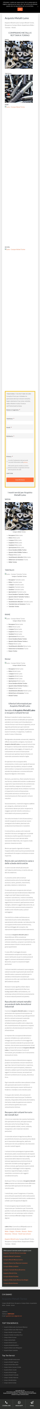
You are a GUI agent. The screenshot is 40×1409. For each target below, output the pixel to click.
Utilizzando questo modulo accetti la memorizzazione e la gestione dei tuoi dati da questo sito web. (18, 467)
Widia (6, 1231)
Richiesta (10, 436)
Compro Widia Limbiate (10, 1266)
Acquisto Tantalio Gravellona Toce (13, 1335)
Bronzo (24, 1231)
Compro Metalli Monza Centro (13, 1260)
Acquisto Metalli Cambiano (12, 1256)
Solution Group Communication (20, 1394)
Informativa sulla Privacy (13, 1392)
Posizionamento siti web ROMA (27, 1393)
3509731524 (11, 1314)
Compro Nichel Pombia (10, 1276)
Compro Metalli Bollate (10, 1380)
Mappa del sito (25, 1392)
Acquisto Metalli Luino (12, 1239)
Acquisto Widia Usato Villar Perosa (13, 1329)
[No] (38, 6)
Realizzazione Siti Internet (10, 1393)
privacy (26, 462)
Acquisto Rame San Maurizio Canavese (15, 1263)
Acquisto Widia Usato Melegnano (13, 1348)
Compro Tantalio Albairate (11, 1377)
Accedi (32, 1392)
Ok (20, 9)
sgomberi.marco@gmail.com (14, 1316)
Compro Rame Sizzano (10, 1337)
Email (9, 427)
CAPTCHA (9, 473)
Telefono (10, 419)
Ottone (14, 1234)
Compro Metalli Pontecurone (12, 1359)
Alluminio (8, 1234)
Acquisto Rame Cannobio (11, 1350)
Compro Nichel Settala (10, 1383)
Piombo (18, 1231)
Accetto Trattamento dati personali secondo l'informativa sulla (18, 461)
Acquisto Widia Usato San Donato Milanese (15, 1327)
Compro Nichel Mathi (9, 1340)
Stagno (12, 1231)
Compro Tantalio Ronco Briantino (14, 1270)
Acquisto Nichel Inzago (10, 1372)
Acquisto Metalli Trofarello (11, 1375)
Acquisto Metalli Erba (10, 1273)
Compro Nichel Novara (10, 1283)
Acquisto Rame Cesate (10, 1370)
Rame (30, 1231)
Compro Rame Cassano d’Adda (12, 1367)
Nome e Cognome (13, 410)
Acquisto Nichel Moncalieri (11, 1364)
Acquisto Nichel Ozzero (10, 1342)
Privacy (9, 456)
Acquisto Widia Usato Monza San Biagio (15, 1280)
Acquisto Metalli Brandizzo (11, 1345)
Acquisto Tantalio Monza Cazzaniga (14, 1253)
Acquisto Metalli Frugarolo (11, 1362)
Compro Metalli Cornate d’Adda (12, 1332)
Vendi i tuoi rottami (24, 1234)
